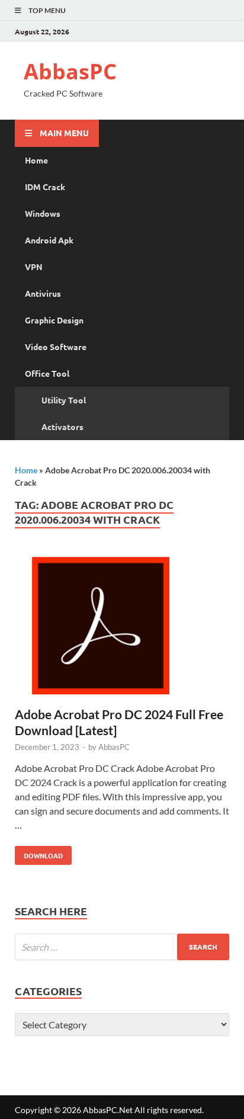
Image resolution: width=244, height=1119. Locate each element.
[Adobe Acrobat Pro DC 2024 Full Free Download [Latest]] (122, 629)
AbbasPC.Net (108, 1110)
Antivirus (43, 293)
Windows (42, 213)
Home (36, 160)
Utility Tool (63, 400)
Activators (62, 426)
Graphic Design (54, 320)
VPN (34, 266)
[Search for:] (122, 947)
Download (39, 853)
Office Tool (47, 373)
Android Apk (49, 240)
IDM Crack (45, 186)
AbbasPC (70, 71)
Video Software (55, 346)
